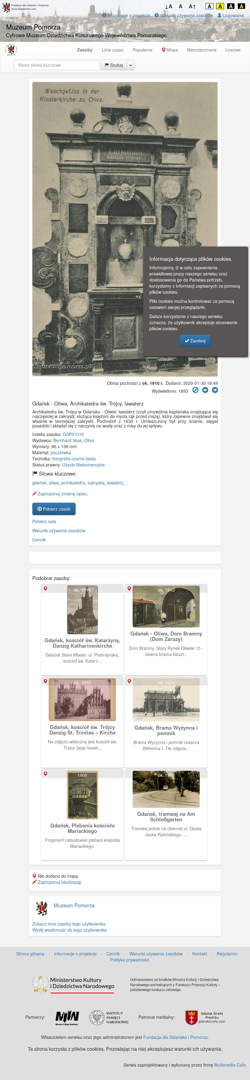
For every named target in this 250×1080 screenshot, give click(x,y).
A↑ (192, 6)
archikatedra (73, 483)
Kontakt (199, 954)
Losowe (233, 50)
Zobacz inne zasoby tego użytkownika (68, 924)
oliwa (54, 483)
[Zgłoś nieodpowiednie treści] (195, 390)
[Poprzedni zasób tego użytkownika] (205, 390)
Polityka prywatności (129, 960)
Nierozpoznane (201, 50)
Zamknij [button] (197, 341)
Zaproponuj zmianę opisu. (62, 493)
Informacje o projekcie (128, 15)
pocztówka (61, 452)
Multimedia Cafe (230, 1065)
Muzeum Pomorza (74, 905)
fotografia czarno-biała (74, 458)
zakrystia (96, 483)
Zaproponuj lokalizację (59, 882)
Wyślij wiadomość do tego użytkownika (69, 930)
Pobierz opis (44, 521)
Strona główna (30, 954)
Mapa (172, 50)
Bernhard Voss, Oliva (73, 440)
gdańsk (39, 483)
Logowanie (233, 15)
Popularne (142, 50)
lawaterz (115, 483)
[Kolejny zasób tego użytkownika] (215, 390)
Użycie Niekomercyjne (83, 465)
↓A (168, 6)
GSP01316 (73, 434)
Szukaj (116, 65)
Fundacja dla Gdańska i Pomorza (175, 1037)
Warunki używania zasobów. (59, 530)
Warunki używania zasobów (186, 15)
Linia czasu (112, 50)
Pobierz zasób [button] (56, 509)
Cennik (39, 539)
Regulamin (227, 954)
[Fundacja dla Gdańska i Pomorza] (11, 49)
